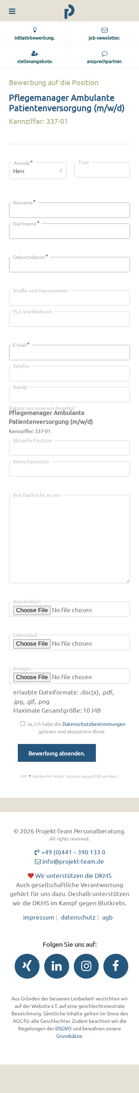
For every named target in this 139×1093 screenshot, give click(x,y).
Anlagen (22, 668)
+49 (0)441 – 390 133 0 (72, 851)
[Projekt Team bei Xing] (25, 967)
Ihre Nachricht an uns (36, 494)
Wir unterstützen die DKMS (73, 875)
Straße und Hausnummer (40, 290)
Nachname (26, 223)
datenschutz (78, 917)
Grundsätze (69, 1035)
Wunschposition (31, 461)
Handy (20, 386)
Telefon (21, 365)
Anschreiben (27, 601)
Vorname (24, 202)
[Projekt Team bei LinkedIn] (55, 967)
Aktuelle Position (32, 440)
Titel (83, 162)
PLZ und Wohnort (32, 311)
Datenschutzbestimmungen (93, 723)
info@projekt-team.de (72, 861)
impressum (38, 917)
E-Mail (21, 344)
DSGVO (63, 1028)
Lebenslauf (25, 634)
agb (107, 917)
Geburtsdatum (30, 256)
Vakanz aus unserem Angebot (42, 407)
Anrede (23, 162)
